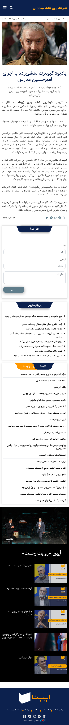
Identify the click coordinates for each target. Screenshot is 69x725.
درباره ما (36, 709)
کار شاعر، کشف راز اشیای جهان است (50, 500)
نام (64, 246)
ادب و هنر (51, 18)
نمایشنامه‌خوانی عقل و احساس (52, 455)
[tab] (43, 366)
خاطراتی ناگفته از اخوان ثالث (20, 565)
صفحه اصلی (62, 18)
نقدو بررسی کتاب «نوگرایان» (54, 474)
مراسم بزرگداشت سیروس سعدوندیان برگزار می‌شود (44, 487)
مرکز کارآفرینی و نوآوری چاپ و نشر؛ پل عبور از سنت (43, 374)
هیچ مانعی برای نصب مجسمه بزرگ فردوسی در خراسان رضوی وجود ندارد (33, 317)
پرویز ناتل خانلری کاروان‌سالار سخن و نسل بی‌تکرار (40, 341)
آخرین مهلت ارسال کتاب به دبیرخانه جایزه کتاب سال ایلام (38, 356)
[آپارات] (44, 716)
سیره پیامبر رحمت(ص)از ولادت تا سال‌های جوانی (44, 393)
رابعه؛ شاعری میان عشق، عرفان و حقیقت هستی (42, 324)
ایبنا (50, 10)
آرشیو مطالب (58, 709)
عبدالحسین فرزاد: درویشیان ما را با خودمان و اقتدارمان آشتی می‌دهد (36, 335)
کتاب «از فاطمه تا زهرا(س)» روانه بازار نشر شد (46, 481)
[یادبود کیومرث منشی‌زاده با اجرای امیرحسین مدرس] (34, 43)
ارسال (14, 290)
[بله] (30, 716)
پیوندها (27, 709)
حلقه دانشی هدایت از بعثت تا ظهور (51, 381)
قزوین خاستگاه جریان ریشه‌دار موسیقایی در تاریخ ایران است (40, 413)
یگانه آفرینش (60, 387)
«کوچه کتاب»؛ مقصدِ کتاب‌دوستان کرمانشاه (44, 329)
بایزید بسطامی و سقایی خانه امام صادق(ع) (47, 400)
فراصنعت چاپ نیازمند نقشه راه (19, 588)
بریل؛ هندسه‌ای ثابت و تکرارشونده (51, 461)
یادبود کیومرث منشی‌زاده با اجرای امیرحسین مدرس (34, 76)
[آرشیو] (25, 716)
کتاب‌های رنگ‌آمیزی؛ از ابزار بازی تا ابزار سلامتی (46, 406)
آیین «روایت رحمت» (57, 419)
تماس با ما (46, 709)
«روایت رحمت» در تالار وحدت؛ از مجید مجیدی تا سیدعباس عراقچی (37, 426)
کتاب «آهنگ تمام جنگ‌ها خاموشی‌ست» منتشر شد (40, 346)
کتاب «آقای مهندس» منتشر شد (48, 351)
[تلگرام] (39, 716)
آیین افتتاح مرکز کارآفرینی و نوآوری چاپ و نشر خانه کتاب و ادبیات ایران (17, 636)
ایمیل (63, 260)
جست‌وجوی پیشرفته (14, 709)
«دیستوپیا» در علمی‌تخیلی (54, 432)
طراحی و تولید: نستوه (31, 720)
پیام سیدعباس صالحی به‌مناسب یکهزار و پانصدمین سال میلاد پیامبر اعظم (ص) (37, 447)
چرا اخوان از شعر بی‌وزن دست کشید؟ (19, 613)
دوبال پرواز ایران (25, 657)
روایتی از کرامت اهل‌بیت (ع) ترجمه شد (49, 439)
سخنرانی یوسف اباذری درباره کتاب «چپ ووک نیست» (43, 494)
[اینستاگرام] (34, 716)
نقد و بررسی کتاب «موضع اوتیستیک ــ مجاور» (46, 468)
